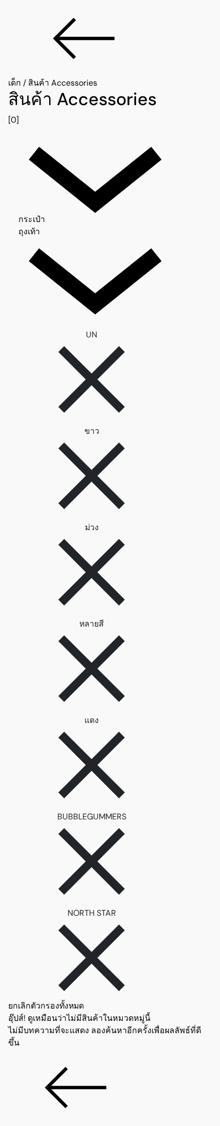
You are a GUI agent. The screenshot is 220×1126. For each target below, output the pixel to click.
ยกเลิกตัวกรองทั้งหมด (46, 1005)
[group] (110, 107)
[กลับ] (110, 38)
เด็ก (14, 82)
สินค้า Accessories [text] (62, 82)
